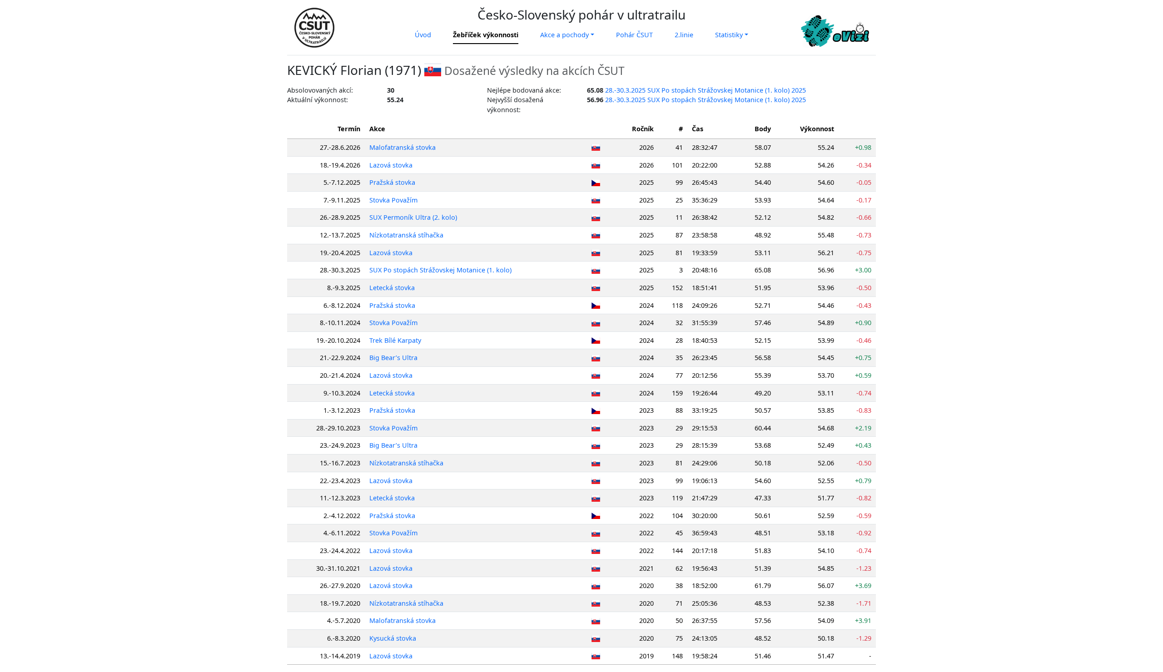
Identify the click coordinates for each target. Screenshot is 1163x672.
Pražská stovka (392, 182)
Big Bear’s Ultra (393, 357)
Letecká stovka (392, 287)
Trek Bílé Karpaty (395, 340)
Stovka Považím (393, 200)
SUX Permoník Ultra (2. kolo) (413, 217)
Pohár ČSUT (634, 34)
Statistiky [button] (729, 34)
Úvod (423, 34)
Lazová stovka (391, 165)
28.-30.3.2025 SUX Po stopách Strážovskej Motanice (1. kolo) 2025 (705, 90)
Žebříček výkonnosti (485, 34)
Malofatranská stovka (402, 147)
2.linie (684, 34)
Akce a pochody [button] (564, 34)
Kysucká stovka (392, 638)
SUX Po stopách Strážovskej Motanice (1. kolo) (440, 270)
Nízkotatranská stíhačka (406, 235)
